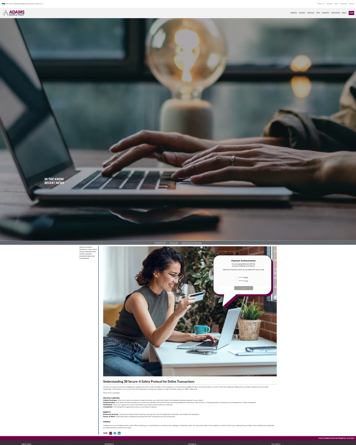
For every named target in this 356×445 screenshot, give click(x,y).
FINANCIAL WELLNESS (88, 249)
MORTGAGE (310, 13)
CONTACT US (321, 4)
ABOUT (336, 4)
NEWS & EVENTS (85, 247)
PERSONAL (294, 13)
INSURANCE (325, 13)
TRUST (318, 13)
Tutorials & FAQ (160, 242)
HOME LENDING (85, 254)
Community (173, 242)
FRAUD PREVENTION (87, 252)
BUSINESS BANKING (87, 256)
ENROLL (344, 13)
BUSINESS (302, 13)
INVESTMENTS (335, 13)
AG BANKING (84, 258)
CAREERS (351, 4)
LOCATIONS (329, 4)
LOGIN (351, 13)
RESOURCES (343, 4)
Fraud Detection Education (191, 242)
